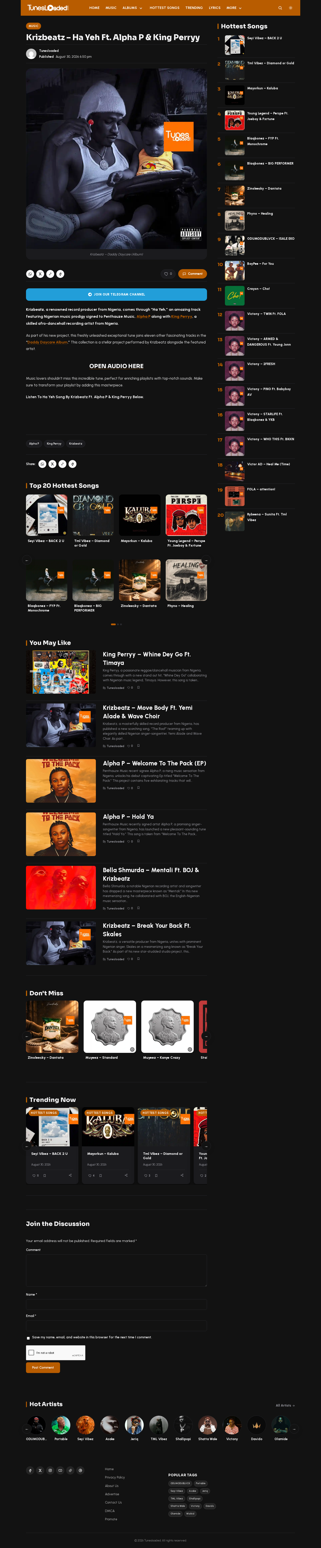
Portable (200, 1483)
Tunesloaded (49, 51)
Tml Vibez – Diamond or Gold (270, 63)
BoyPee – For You (260, 264)
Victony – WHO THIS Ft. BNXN (270, 439)
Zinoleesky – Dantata (139, 606)
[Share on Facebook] (60, 274)
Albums (130, 8)
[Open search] (280, 7)
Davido (210, 1506)
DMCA (110, 1511)
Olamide (175, 1513)
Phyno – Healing (180, 606)
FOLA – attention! (261, 489)
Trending (194, 8)
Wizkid (190, 1513)
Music (111, 8)
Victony (195, 1506)
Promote (111, 1519)
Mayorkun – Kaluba (136, 541)
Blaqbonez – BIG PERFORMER (270, 163)
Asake (192, 1491)
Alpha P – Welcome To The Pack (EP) (154, 763)
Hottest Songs (164, 8)
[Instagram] (50, 1470)
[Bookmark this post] (138, 687)
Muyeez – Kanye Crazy (161, 1057)
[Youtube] (60, 1470)
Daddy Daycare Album (47, 342)
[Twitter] (40, 1470)
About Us (111, 1486)
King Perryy (181, 316)
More (231, 8)
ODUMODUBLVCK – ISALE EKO (271, 239)
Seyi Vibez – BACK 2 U (46, 541)
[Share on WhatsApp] (30, 274)
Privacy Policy (115, 1477)
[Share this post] (70, 1175)
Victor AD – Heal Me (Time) (268, 464)
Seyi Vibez (177, 1491)
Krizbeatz (75, 443)
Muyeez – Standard (101, 1057)
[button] (50, 274)
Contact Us (113, 1502)
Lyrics (215, 8)
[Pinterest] (80, 1470)
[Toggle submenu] (140, 7)
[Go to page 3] (121, 624)
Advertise (112, 1494)
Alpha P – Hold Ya (128, 816)
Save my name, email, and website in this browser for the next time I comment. (92, 1337)
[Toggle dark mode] (290, 7)
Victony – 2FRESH (261, 364)
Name (31, 1295)
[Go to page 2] (118, 624)
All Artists (283, 1405)
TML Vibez (177, 1498)
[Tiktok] (70, 1470)
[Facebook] (30, 1470)
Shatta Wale (178, 1506)
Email (31, 1316)
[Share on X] (40, 274)
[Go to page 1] (113, 624)
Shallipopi (194, 1498)
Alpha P (34, 443)
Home (94, 8)
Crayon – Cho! (258, 289)
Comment (195, 274)
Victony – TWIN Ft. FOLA (266, 314)
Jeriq (205, 1491)
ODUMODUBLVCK (180, 1483)
